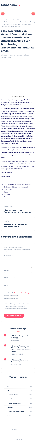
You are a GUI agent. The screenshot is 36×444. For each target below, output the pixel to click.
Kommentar (8, 256)
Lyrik (8, 416)
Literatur (12, 55)
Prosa (13, 399)
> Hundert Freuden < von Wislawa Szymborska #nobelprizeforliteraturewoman (21, 349)
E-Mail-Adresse (9, 278)
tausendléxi (10, 5)
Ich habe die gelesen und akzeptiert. (16, 294)
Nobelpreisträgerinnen (22, 55)
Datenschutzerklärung (21, 293)
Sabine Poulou (13, 395)
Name (6, 270)
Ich (8, 390)
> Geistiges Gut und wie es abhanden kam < (15, 225)
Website (6, 285)
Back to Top (19, 439)
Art (8, 386)
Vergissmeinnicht (14, 403)
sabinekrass (4, 55)
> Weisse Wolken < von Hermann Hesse (19, 361)
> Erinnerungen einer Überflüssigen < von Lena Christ (17, 211)
